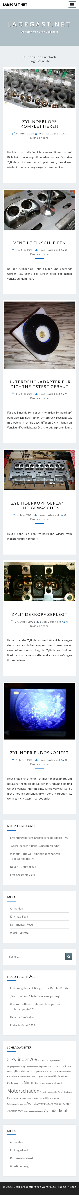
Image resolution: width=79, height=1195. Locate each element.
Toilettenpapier (13, 1104)
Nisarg (72, 1186)
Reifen (60, 1092)
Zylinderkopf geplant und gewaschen (39, 505)
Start (42, 1098)
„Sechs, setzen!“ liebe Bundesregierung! (35, 845)
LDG (21, 1083)
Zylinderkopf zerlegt (39, 614)
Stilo (46, 1098)
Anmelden (16, 908)
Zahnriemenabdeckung (33, 1111)
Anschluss (42, 1060)
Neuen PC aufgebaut (23, 866)
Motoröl (43, 1092)
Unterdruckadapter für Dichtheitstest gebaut (39, 384)
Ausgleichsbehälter (29, 1066)
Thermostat (55, 1098)
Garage (57, 1071)
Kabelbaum (13, 1076)
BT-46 (50, 1066)
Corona (56, 1066)
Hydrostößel (66, 1071)
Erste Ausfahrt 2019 (22, 875)
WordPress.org (19, 932)
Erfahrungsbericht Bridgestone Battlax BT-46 (39, 837)
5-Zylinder (18, 1059)
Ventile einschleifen (39, 242)
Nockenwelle (52, 1092)
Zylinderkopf (55, 1110)
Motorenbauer (43, 1083)
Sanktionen (26, 1098)
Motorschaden (23, 1090)
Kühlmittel (48, 1077)
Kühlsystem (61, 1076)
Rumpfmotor (14, 1098)
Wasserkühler (62, 1103)
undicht (23, 1104)
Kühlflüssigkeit (36, 1077)
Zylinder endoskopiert (39, 752)
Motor (29, 1082)
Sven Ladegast (49, 133)
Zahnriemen (15, 1111)
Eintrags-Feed (19, 916)
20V (33, 1059)
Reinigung (68, 1092)
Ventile (33, 1103)
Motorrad (57, 1083)
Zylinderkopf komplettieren (40, 124)
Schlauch (35, 1098)
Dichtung (11, 1071)
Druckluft (20, 1071)
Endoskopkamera (36, 1071)
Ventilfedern (46, 1103)
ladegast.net (15, 4)
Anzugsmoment (53, 1060)
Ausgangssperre (13, 1066)
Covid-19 (66, 1066)
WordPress (49, 1186)
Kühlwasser (13, 1083)
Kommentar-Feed (21, 924)
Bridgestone (42, 1066)
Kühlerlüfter (25, 1077)
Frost (49, 1071)
